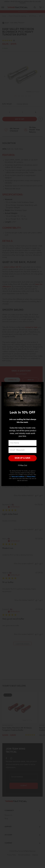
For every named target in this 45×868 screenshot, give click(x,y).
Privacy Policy (31, 476)
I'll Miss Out (22, 465)
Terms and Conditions (18, 476)
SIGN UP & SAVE (22, 458)
